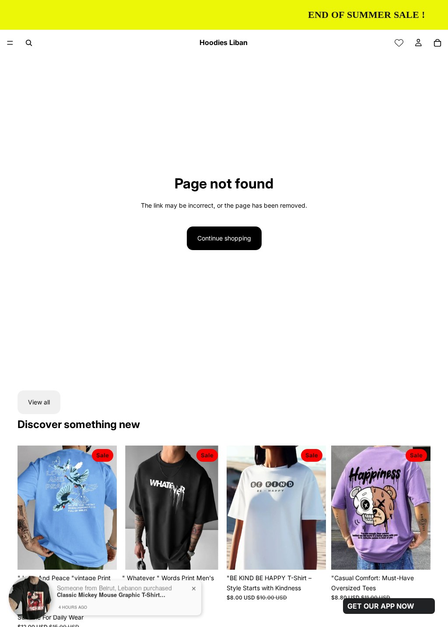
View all (39, 402)
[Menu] (10, 43)
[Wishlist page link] (399, 42)
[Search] (28, 42)
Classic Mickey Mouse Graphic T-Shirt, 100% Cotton (111, 574)
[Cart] (437, 42)
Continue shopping (224, 238)
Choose (319, 556)
